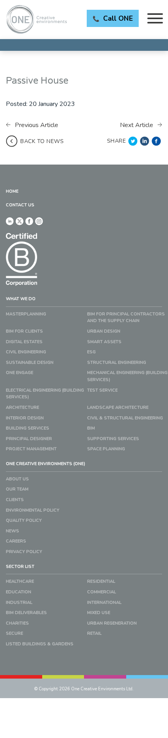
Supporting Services (113, 439)
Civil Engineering (26, 352)
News (12, 531)
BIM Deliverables (26, 613)
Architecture (22, 407)
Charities (17, 623)
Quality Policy (24, 520)
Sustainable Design (30, 362)
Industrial (19, 602)
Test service (102, 390)
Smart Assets (104, 342)
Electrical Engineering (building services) (45, 393)
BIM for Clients (24, 331)
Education (18, 592)
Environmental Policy (32, 510)
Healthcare (20, 581)
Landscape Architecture (117, 407)
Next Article (137, 125)
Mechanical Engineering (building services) (127, 376)
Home (12, 191)
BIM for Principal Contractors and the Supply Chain (126, 317)
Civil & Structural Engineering (125, 418)
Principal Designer (29, 439)
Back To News (42, 141)
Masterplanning (26, 314)
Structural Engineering (116, 362)
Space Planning (106, 449)
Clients (15, 500)
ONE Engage (19, 373)
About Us (17, 479)
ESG (91, 352)
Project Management (31, 449)
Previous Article (35, 125)
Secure (14, 633)
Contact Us (20, 205)
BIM (91, 428)
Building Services (27, 428)
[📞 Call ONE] (84, 45)
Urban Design (103, 331)
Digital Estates (24, 342)
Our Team (17, 489)
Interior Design (25, 418)
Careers (16, 541)
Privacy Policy (24, 552)
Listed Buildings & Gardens (39, 644)
